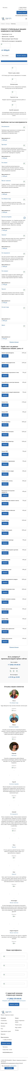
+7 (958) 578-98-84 (14, 664)
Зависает (14, 874)
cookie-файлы (13, 1066)
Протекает (14, 755)
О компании (4, 1020)
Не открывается (14, 814)
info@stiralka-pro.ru (7, 1052)
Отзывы (17, 1030)
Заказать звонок (22, 12)
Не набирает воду (14, 702)
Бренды (8, 23)
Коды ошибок (18, 1027)
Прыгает (14, 847)
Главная (3, 23)
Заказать (5, 355)
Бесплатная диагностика (21, 15)
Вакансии (3, 1034)
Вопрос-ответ (4, 1023)
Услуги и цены (18, 1024)
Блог (2, 1028)
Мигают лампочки (14, 902)
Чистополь (5, 7)
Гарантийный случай (6, 1031)
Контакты (3, 1026)
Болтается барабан (14, 726)
